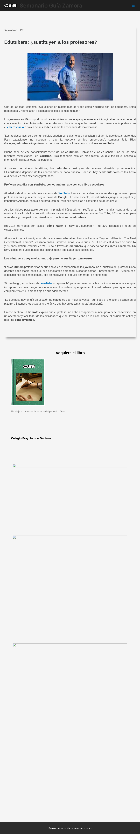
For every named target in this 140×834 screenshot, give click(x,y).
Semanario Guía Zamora (51, 5)
